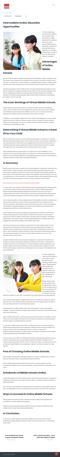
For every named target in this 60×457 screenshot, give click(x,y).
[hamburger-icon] (53, 5)
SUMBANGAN (18, 16)
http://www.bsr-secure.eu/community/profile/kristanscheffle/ (21, 183)
